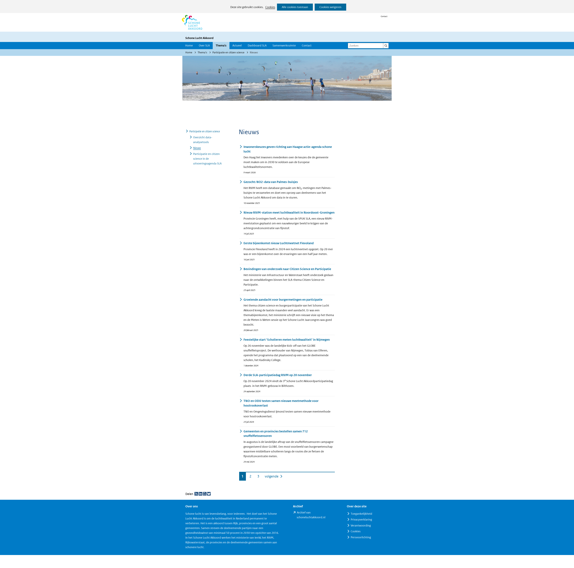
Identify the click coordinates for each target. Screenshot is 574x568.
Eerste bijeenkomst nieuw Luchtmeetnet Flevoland (279, 243)
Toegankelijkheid (361, 513)
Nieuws (197, 148)
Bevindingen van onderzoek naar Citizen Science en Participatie (287, 269)
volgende (274, 476)
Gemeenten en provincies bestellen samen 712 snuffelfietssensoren (276, 434)
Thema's (221, 45)
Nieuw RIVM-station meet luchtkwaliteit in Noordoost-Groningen (289, 212)
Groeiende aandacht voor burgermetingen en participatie (283, 300)
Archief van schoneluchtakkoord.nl (316, 515)
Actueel (237, 45)
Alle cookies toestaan (295, 7)
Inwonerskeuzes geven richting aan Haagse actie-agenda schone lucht (288, 149)
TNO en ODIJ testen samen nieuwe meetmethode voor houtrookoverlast (281, 403)
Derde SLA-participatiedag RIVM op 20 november (278, 375)
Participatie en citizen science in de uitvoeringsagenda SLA (207, 158)
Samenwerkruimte (284, 45)
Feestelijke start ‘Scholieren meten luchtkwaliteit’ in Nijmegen (287, 340)
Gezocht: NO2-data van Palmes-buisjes (271, 182)
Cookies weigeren (330, 7)
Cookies (270, 7)
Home (189, 45)
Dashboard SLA (257, 45)
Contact (384, 16)
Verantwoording (361, 525)
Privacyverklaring (361, 519)
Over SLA (204, 45)
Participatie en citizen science (204, 131)
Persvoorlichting (361, 537)
